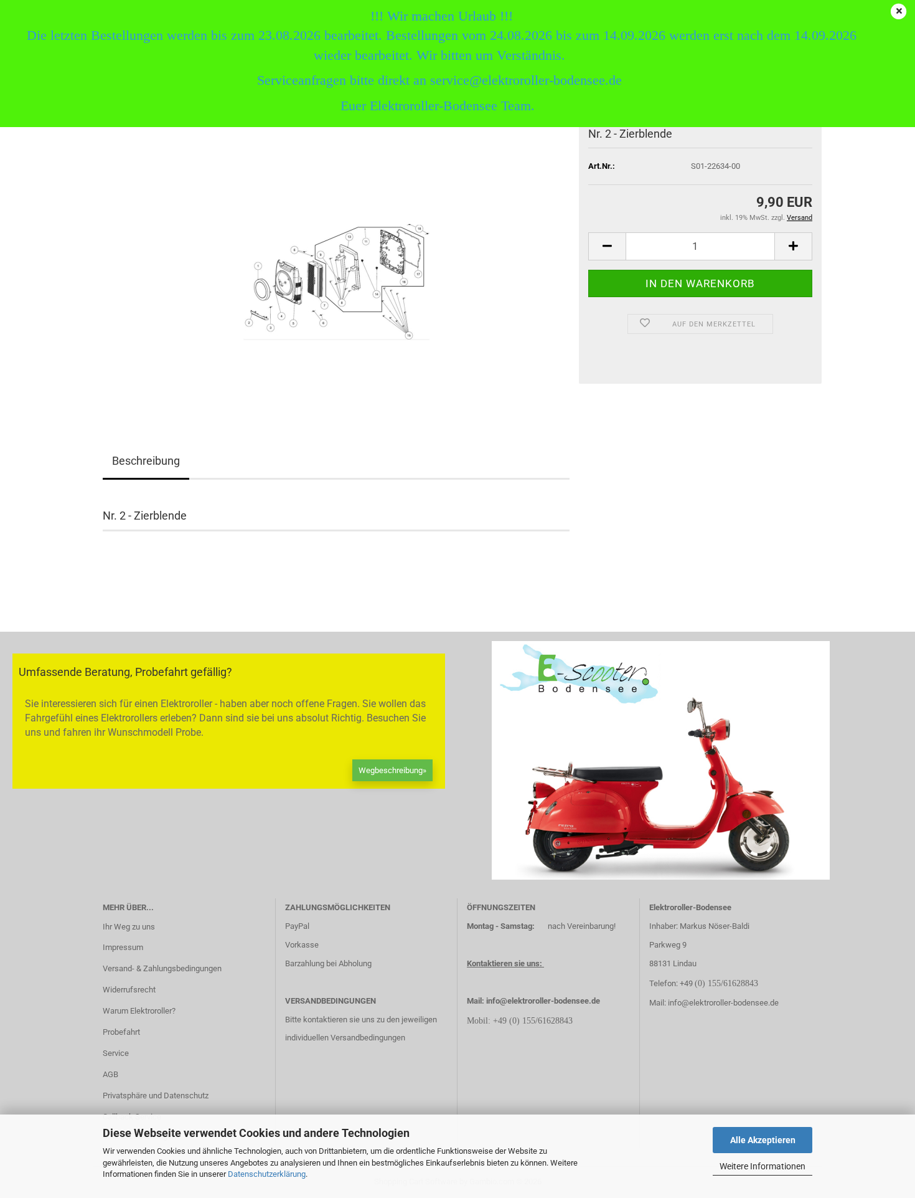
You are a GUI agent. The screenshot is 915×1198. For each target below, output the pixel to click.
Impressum (123, 947)
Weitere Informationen (762, 1166)
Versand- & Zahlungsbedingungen (162, 968)
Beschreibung (146, 460)
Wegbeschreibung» (392, 770)
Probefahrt (121, 1032)
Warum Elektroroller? (139, 1010)
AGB (110, 1074)
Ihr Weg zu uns (129, 926)
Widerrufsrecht (129, 989)
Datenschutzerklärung (267, 1174)
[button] (607, 246)
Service (116, 1053)
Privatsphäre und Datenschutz (156, 1095)
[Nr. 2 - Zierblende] (336, 266)
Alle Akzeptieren (762, 1140)
